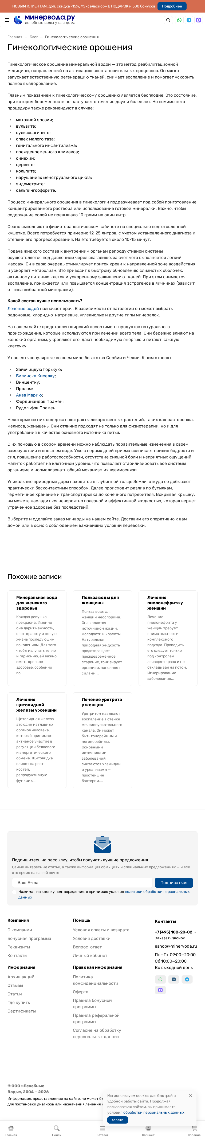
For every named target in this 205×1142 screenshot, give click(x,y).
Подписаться (173, 882)
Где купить (18, 1002)
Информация (21, 967)
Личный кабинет (90, 955)
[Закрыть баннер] (197, 571)
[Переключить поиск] (168, 20)
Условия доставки (92, 938)
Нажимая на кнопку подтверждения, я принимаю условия (104, 894)
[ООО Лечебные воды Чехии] (44, 19)
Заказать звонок (170, 938)
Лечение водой (23, 308)
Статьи (14, 993)
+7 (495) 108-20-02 (173, 932)
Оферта (80, 991)
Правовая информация (97, 967)
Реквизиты (18, 946)
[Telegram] (189, 20)
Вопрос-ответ (87, 946)
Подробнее (172, 6)
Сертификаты (21, 1011)
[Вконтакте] (173, 979)
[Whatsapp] (179, 20)
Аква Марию (29, 395)
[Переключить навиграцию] (7, 20)
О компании (19, 929)
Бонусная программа (29, 938)
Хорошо (118, 1120)
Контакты (17, 955)
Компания (18, 920)
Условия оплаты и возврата (101, 929)
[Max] (198, 20)
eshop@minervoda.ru (176, 946)
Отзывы (15, 985)
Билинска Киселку (35, 375)
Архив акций (20, 976)
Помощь (81, 920)
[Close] (190, 1095)
